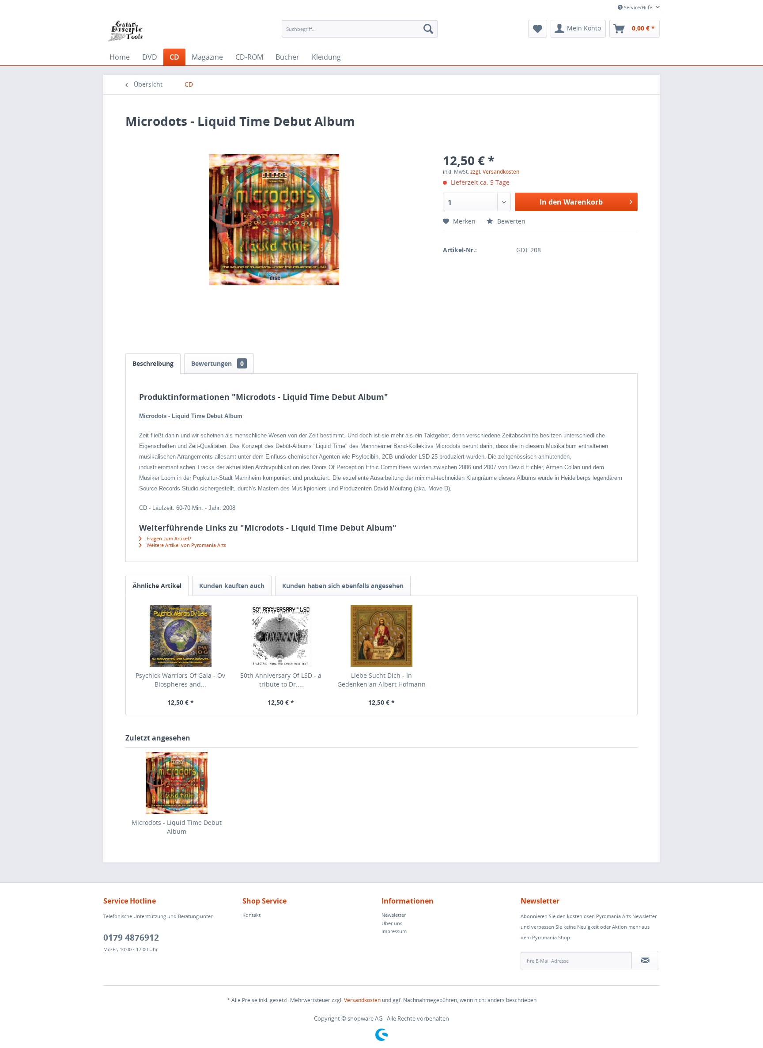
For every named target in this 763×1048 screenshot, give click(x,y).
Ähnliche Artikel (156, 585)
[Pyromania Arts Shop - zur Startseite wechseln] (126, 31)
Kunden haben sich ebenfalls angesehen (343, 585)
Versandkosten (362, 1000)
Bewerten (510, 221)
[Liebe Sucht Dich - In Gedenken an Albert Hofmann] (381, 636)
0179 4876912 (131, 937)
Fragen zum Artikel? (168, 538)
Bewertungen (217, 363)
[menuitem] (360, 29)
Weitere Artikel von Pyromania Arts (185, 545)
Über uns (392, 923)
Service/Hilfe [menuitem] (638, 7)
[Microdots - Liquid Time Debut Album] (176, 783)
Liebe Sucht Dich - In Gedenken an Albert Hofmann (381, 679)
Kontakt (251, 914)
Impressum (394, 931)
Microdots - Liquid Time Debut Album (177, 826)
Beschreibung (153, 363)
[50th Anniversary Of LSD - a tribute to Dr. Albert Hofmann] (281, 636)
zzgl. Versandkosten (494, 171)
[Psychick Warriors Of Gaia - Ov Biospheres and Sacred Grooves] (181, 636)
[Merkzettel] (537, 29)
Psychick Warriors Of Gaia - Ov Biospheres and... (180, 679)
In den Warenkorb (571, 202)
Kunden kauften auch (231, 585)
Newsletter (394, 914)
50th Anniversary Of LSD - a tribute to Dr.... (280, 679)
